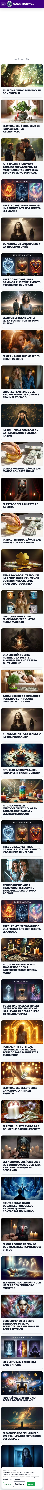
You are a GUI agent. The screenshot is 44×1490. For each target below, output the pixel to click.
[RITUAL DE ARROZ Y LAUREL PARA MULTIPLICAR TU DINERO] (22, 755)
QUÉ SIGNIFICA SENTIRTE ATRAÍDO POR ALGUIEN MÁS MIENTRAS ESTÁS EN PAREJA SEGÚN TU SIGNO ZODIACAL (20, 168)
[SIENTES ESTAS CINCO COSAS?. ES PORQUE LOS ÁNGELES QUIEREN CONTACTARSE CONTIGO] (22, 1188)
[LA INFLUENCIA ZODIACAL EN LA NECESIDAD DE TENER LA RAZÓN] (22, 415)
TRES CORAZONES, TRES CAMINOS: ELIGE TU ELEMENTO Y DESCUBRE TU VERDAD (22, 282)
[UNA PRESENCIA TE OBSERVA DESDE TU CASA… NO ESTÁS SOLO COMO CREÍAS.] (22, 1457)
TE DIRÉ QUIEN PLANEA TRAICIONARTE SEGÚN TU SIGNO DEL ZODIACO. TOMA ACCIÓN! (19, 889)
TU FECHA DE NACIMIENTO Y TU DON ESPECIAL (22, 92)
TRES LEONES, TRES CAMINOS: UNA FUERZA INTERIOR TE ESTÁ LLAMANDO (22, 208)
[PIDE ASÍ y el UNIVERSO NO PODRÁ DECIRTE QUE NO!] (22, 1383)
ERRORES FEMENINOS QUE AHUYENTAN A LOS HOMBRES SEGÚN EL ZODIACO (21, 394)
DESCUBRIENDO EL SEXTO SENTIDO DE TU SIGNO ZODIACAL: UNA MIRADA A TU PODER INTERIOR (21, 1325)
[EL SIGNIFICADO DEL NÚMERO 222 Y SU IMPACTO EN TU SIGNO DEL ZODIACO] (22, 1418)
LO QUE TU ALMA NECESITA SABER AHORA (19, 1363)
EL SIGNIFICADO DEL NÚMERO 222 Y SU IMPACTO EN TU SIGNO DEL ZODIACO (22, 1436)
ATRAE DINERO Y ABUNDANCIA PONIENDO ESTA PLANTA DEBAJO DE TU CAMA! (21, 699)
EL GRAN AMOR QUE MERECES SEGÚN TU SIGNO (21, 357)
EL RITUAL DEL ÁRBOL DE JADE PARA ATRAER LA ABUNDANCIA (21, 129)
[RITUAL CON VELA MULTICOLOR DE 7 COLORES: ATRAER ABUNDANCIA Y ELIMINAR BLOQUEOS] (22, 791)
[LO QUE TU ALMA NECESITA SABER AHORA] (22, 1347)
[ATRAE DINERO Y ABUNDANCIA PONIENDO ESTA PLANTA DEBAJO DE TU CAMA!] (22, 681)
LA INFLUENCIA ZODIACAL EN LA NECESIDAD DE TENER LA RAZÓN (20, 433)
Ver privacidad (15, 1479)
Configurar (19, 1484)
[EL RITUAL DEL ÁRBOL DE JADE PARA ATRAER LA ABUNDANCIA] (22, 111)
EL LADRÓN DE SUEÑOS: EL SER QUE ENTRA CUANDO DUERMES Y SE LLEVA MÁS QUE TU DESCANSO (22, 1166)
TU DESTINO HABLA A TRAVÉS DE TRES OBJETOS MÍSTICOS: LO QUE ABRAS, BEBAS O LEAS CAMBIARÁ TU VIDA (21, 1009)
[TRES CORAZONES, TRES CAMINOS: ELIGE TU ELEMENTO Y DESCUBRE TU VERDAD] (22, 264)
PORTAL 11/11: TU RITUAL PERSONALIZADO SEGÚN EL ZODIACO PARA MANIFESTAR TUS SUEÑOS (20, 1051)
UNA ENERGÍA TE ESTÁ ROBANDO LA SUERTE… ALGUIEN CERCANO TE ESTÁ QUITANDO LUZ (20, 659)
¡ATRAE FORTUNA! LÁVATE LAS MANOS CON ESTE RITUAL (22, 470)
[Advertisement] (22, 31)
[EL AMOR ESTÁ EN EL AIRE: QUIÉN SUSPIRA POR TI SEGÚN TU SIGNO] (22, 303)
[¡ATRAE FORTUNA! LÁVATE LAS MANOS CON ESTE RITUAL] (22, 454)
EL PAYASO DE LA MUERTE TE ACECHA (20, 505)
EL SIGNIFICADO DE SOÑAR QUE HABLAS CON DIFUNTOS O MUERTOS (22, 1285)
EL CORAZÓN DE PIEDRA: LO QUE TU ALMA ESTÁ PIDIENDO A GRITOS (22, 1247)
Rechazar (8, 1484)
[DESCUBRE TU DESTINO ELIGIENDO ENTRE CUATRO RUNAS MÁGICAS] (22, 601)
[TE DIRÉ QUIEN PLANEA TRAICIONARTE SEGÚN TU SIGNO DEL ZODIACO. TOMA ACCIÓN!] (22, 870)
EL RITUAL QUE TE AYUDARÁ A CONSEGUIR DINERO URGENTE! (21, 1128)
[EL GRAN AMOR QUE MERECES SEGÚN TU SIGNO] (22, 341)
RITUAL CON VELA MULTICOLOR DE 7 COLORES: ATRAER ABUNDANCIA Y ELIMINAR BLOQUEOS (20, 809)
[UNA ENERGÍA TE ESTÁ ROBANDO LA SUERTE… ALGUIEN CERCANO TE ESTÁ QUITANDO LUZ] (22, 640)
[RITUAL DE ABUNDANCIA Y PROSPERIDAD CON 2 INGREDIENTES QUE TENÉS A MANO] (22, 950)
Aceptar (31, 1484)
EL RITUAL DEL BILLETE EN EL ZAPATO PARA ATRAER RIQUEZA (20, 1090)
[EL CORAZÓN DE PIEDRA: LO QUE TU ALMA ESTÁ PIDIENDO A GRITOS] (22, 1229)
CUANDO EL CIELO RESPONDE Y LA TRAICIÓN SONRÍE (22, 245)
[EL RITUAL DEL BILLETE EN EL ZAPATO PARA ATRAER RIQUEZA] (22, 1073)
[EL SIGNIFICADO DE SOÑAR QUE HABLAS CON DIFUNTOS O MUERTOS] (22, 1268)
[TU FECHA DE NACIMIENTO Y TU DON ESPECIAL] (22, 75)
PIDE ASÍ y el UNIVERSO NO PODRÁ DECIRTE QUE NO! (19, 1399)
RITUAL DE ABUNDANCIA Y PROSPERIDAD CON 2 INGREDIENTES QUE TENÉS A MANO (20, 968)
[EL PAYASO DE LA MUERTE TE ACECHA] (22, 489)
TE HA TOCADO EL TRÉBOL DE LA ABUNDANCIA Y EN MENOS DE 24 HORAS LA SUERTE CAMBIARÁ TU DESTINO (21, 579)
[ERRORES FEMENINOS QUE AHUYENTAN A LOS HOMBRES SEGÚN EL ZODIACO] (22, 377)
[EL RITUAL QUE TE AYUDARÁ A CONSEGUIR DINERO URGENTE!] (22, 1111)
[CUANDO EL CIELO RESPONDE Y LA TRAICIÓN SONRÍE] (22, 229)
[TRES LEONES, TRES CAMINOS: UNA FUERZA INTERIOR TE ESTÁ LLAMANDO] (22, 190)
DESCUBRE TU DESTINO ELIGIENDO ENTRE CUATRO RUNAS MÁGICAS (19, 619)
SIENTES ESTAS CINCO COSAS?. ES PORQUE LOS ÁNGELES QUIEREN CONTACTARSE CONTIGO (18, 1207)
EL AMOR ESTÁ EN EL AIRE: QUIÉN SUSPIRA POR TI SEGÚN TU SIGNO (21, 320)
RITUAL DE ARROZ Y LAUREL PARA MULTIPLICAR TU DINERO (21, 771)
